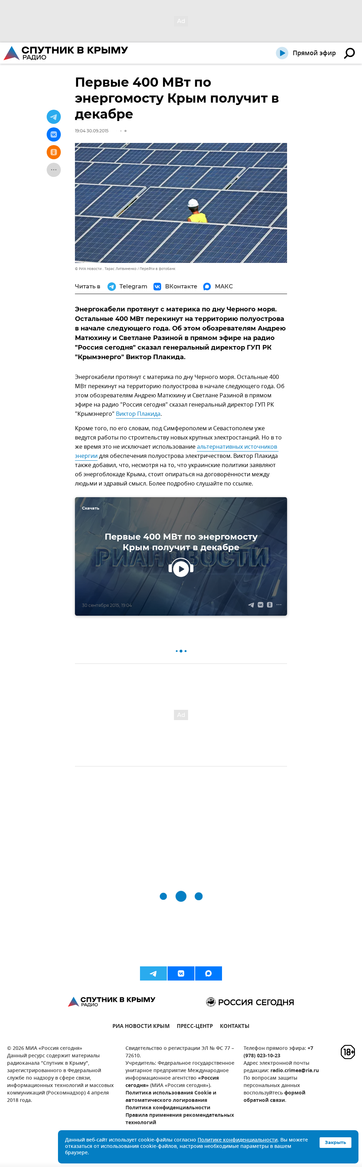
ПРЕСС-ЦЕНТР (195, 1027)
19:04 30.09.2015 (92, 130)
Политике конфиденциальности (238, 1140)
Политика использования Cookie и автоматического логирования (170, 1097)
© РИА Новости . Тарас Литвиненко (105, 268)
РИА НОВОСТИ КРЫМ (141, 1027)
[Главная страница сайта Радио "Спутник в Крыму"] (66, 53)
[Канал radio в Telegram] (153, 973)
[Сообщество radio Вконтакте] (181, 973)
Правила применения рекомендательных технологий (179, 1119)
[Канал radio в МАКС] (208, 973)
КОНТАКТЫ (235, 1027)
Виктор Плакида (138, 414)
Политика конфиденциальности (167, 1108)
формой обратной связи (274, 1097)
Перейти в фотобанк (157, 268)
